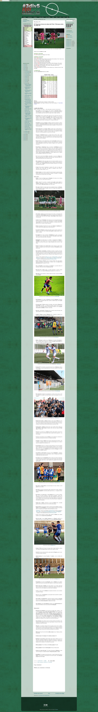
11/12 (67, 17)
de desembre (27, 71)
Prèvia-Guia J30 (27, 111)
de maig (26, 80)
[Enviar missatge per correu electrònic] (48, 660)
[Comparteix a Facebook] (53, 660)
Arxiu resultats (48, 17)
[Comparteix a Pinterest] (54, 660)
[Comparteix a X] (52, 660)
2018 (25, 67)
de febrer (26, 131)
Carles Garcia (40, 660)
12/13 (64, 17)
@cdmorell (46, 511)
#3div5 (38, 662)
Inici (49, 693)
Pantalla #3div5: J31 (28, 95)
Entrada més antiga (59, 693)
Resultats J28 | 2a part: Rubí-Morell (28, 100)
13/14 (60, 17)
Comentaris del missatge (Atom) (44, 695)
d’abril (26, 81)
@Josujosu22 (51, 510)
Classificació (30, 17)
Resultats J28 (27, 126)
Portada (24, 17)
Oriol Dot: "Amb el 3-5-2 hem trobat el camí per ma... (28, 85)
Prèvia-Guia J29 (27, 123)
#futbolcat (50, 511)
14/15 (57, 17)
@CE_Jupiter (38, 511)
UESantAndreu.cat (57, 482)
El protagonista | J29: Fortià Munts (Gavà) (28, 119)
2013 (25, 137)
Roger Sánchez (69, 37)
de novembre (27, 72)
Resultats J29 (27, 122)
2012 (25, 138)
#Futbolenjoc (38, 510)
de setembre (27, 75)
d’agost (26, 76)
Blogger (57, 709)
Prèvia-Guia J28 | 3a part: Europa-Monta (28, 91)
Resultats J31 (27, 96)
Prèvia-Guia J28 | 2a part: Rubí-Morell (28, 102)
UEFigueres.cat (53, 545)
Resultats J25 (68, 42)
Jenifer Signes (57, 296)
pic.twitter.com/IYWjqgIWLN (56, 511)
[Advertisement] (26, 55)
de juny (26, 79)
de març (26, 83)
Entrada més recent (38, 693)
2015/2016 (45, 662)
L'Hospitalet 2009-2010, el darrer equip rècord (28, 114)
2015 (25, 134)
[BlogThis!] (51, 660)
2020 (25, 64)
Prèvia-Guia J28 (27, 127)
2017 (25, 68)
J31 (48, 662)
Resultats (50, 662)
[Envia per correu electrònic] (50, 660)
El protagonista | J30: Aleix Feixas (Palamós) (28, 107)
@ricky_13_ (48, 256)
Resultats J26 (68, 41)
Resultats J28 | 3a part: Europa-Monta (28, 88)
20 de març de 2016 (53, 512)
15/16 (53, 17)
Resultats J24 (68, 43)
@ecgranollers (55, 256)
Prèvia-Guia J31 (27, 98)
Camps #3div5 (41, 17)
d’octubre (26, 73)
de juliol (26, 77)
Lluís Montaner (56, 337)
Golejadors (35, 17)
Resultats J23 (68, 44)
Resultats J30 (27, 110)
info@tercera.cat (69, 28)
